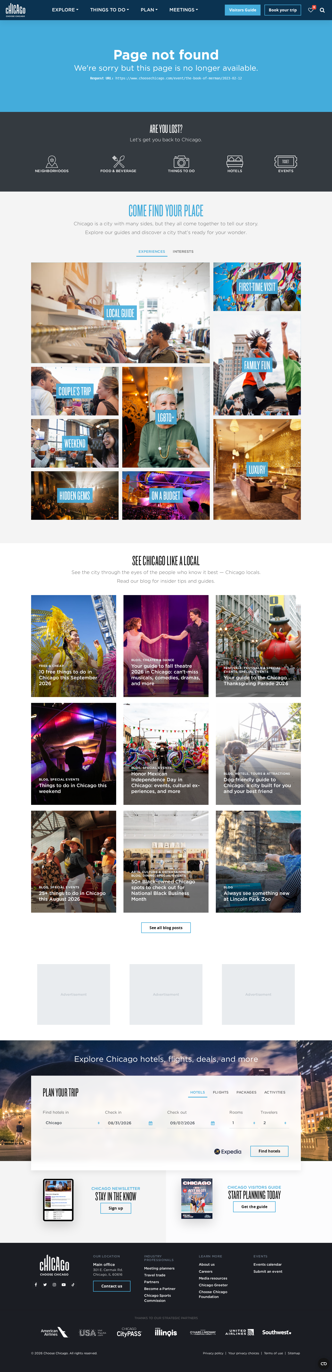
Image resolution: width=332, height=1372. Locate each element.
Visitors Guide (242, 10)
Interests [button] (183, 251)
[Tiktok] (73, 1284)
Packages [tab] (246, 1092)
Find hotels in (56, 1112)
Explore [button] (63, 10)
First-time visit (257, 286)
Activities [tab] (274, 1092)
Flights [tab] (221, 1092)
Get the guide (254, 1206)
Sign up (116, 1208)
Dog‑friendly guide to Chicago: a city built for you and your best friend (257, 785)
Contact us (111, 1286)
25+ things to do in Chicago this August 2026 (72, 896)
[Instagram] (54, 1284)
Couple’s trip (75, 391)
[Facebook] (36, 1284)
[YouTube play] (64, 1284)
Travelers (269, 1112)
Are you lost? (166, 128)
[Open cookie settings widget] (324, 1364)
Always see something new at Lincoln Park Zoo (256, 896)
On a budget (166, 495)
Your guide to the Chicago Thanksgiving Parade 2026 (256, 680)
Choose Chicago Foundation (213, 1294)
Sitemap (294, 1353)
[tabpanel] (166, 1134)
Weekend (74, 443)
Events (285, 171)
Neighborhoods (52, 171)
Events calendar (267, 1264)
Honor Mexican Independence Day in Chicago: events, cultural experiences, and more (165, 782)
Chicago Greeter (213, 1285)
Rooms (236, 1112)
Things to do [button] (107, 10)
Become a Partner (159, 1289)
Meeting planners (159, 1268)
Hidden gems (75, 495)
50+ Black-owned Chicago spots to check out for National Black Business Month (163, 890)
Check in (113, 1112)
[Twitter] (45, 1284)
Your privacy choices (243, 1353)
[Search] (322, 10)
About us (207, 1264)
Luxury (257, 469)
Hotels (234, 171)
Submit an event (267, 1271)
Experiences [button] (152, 251)
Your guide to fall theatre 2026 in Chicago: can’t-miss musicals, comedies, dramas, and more (165, 674)
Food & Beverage (118, 171)
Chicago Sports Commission (157, 1297)
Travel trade (155, 1275)
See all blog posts (166, 927)
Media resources (213, 1278)
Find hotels (269, 1151)
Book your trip (283, 10)
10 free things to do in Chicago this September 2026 (68, 677)
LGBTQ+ (166, 417)
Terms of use (273, 1353)
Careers (205, 1271)
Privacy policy (213, 1353)
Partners (151, 1282)
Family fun (257, 365)
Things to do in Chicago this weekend (73, 788)
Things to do (181, 171)
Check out (177, 1112)
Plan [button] (147, 10)
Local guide (120, 312)
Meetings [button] (181, 10)
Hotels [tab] (197, 1092)
